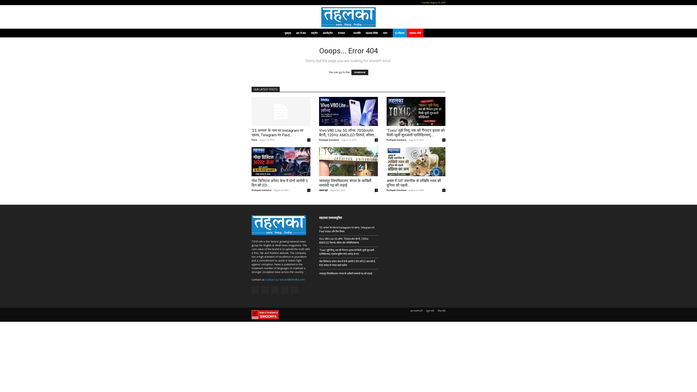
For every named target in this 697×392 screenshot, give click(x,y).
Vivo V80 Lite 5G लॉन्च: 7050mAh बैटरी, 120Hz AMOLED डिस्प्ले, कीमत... (348, 132)
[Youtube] (283, 2)
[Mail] (265, 2)
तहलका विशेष (372, 33)
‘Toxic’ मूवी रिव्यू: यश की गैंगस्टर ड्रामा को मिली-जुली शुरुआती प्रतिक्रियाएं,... (416, 132)
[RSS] (271, 2)
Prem (254, 139)
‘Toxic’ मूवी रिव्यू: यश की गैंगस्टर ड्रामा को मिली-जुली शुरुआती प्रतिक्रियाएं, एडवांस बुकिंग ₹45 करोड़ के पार (346, 252)
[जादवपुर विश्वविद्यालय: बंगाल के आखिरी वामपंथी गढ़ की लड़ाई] (348, 161)
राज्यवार (341, 33)
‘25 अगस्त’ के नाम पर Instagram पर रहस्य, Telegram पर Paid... (277, 132)
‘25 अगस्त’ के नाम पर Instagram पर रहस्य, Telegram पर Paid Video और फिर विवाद (346, 229)
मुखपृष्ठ (288, 33)
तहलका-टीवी (415, 33)
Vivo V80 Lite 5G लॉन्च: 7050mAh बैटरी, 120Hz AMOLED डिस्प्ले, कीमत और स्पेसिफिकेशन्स (343, 240)
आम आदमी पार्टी (416, 310)
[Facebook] (259, 2)
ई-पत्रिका (399, 33)
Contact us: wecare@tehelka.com (285, 279)
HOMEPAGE (360, 72)
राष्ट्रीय (314, 33)
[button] (254, 2)
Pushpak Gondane (329, 139)
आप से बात (301, 33)
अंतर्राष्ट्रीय (328, 33)
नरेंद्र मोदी (441, 310)
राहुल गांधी (430, 310)
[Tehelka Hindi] (348, 17)
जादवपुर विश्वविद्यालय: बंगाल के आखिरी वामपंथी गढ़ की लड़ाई (345, 183)
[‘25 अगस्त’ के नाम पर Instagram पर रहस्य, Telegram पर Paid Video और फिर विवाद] (281, 111)
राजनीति (357, 33)
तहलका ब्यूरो (323, 190)
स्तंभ (385, 33)
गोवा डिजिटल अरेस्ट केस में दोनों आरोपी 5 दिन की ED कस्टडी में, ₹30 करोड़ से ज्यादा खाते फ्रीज (347, 263)
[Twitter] (277, 2)
